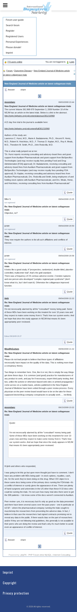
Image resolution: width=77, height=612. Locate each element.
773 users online (14, 62)
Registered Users (15, 36)
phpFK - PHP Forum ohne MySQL (36, 555)
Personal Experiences (17, 42)
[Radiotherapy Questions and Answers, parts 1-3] (74, 73)
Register (10, 31)
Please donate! (13, 47)
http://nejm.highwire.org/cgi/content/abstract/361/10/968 (29, 116)
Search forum (12, 25)
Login (71, 62)
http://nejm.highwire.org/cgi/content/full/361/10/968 (27, 128)
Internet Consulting (61, 555)
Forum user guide (15, 20)
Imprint (9, 53)
